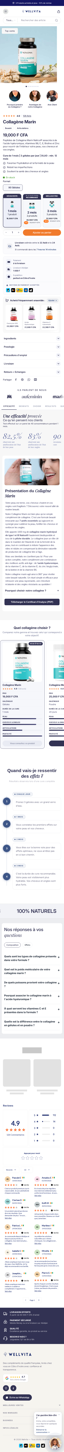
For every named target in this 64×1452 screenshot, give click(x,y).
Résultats (50, 406)
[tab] (26, 86)
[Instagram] (6, 1388)
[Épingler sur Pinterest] (22, 379)
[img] (15, 1130)
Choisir (37, 406)
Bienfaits (24, 406)
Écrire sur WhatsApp (19, 1397)
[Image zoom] (28, 54)
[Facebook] (13, 1388)
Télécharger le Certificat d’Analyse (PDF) (32, 602)
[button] (42, 232)
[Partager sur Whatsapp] (29, 379)
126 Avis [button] (27, 116)
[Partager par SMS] (35, 379)
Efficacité (9, 406)
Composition (12, 945)
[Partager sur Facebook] (16, 379)
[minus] (6, 232)
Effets (27, 945)
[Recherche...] (56, 20)
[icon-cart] (57, 11)
